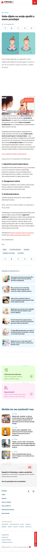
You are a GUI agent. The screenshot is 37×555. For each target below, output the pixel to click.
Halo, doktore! (6, 506)
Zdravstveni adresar (8, 509)
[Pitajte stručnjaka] (35, 539)
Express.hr (29, 526)
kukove (25, 167)
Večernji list (5, 524)
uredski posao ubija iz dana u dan (19, 235)
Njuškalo (4, 526)
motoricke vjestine (15, 249)
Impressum (5, 537)
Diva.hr (22, 524)
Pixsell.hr (21, 526)
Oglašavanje (5, 534)
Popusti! (15, 526)
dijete (4, 249)
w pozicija (20, 253)
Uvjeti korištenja (6, 539)
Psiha (3, 494)
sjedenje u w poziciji (8, 253)
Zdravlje (4, 491)
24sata (10, 526)
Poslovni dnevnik (14, 524)
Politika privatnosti (7, 542)
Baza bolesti (5, 513)
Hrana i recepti (6, 502)
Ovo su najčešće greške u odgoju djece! (14, 154)
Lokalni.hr (28, 524)
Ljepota (4, 498)
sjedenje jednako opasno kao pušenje (22, 233)
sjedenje (26, 249)
